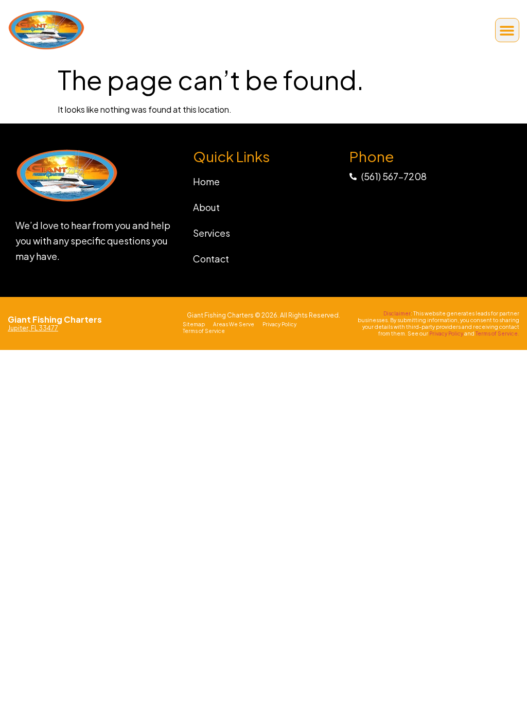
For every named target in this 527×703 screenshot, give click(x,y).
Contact (211, 259)
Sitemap (194, 324)
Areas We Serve (233, 324)
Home (206, 181)
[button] (507, 30)
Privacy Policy (279, 324)
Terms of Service (204, 331)
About (206, 207)
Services (211, 233)
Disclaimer (397, 313)
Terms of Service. (497, 333)
